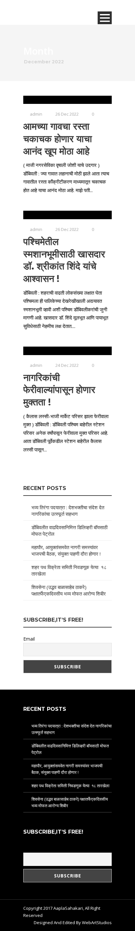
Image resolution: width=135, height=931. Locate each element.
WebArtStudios (97, 922)
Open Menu (105, 17)
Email (29, 639)
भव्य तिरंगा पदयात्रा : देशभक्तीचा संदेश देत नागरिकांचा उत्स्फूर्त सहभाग (67, 510)
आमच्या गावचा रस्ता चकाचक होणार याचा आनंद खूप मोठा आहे (57, 138)
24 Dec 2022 (67, 365)
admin (36, 114)
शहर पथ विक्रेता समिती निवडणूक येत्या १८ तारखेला (70, 786)
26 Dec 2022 (67, 114)
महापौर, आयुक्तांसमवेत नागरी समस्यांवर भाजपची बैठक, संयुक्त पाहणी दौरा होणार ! (66, 550)
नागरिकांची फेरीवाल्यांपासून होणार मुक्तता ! (59, 390)
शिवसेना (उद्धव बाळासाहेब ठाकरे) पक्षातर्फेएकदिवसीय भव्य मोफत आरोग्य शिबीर (68, 590)
